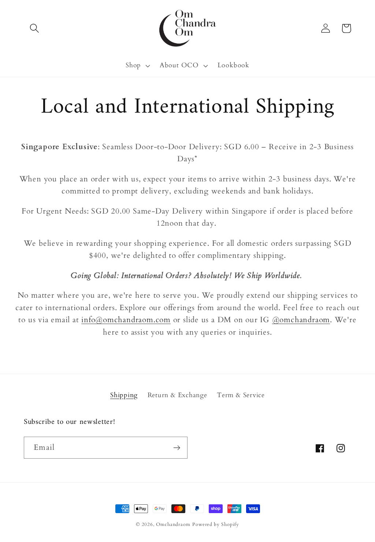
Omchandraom (173, 524)
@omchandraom (301, 320)
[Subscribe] (176, 448)
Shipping (124, 395)
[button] (34, 28)
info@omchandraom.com (126, 320)
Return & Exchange (177, 395)
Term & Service (241, 395)
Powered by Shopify (215, 524)
